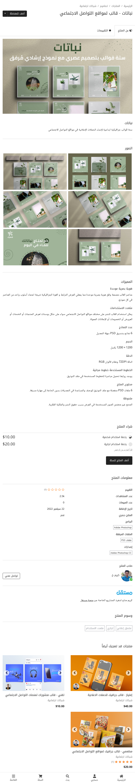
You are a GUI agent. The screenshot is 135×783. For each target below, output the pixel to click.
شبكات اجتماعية (88, 6)
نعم (62, 515)
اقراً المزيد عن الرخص (123, 450)
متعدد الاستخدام (95, 628)
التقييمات (103, 30)
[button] (100, 171)
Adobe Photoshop (122, 527)
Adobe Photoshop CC (121, 553)
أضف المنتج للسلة (119, 460)
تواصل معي (11, 576)
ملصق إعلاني (124, 628)
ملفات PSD (126, 540)
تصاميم (104, 6)
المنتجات (115, 6)
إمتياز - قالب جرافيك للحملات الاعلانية (110, 695)
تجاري (110, 628)
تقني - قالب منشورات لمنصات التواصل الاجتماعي (34, 695)
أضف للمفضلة (17, 13)
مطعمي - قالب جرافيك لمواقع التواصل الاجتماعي (102, 751)
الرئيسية (128, 6)
